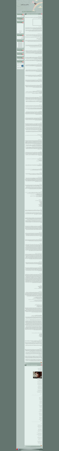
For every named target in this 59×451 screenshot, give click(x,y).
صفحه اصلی (35, 11)
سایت (33, 240)
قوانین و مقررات (31, 11)
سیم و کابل (22, 15)
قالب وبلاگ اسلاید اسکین (21, 51)
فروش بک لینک (26, 11)
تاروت (22, 36)
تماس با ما (29, 11)
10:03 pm (23, 11)
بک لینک (20, 32)
